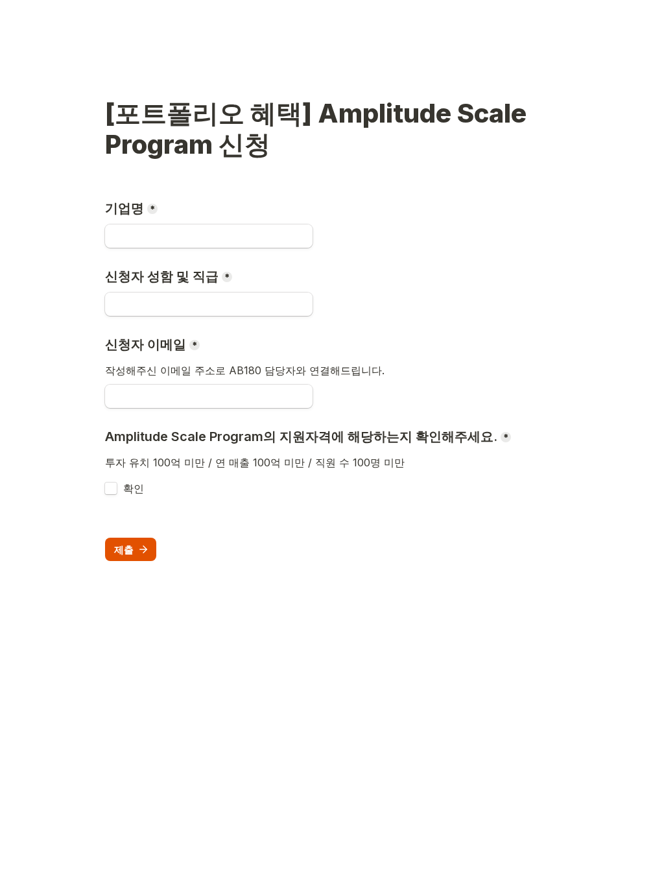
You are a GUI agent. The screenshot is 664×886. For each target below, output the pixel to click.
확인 (133, 488)
